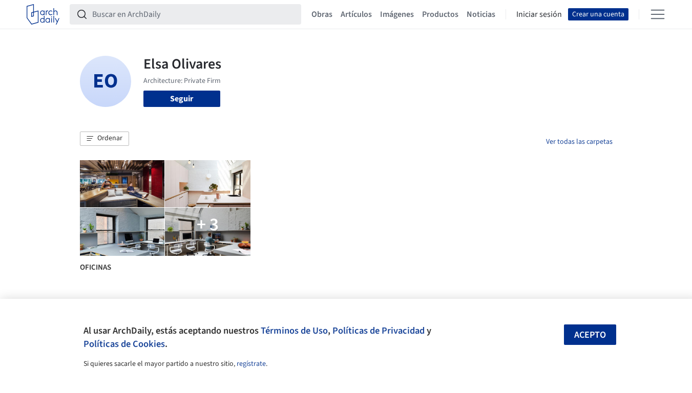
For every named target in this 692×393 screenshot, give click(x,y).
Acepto (590, 335)
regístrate (251, 364)
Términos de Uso (294, 330)
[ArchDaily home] (43, 14)
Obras (321, 14)
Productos (440, 14)
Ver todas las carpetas (579, 141)
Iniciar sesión (539, 14)
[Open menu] (657, 14)
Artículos (356, 14)
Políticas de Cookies (124, 344)
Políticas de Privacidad (378, 330)
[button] (104, 139)
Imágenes (397, 14)
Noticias (481, 14)
